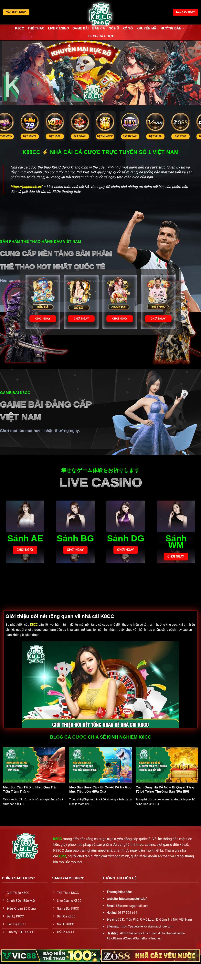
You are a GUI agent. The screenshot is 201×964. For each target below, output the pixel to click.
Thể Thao (36, 28)
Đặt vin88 (35, 136)
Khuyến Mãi (146, 28)
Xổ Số (128, 28)
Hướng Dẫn (171, 28)
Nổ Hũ (114, 28)
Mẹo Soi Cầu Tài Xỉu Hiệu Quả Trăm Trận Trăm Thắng (30, 789)
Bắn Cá (98, 28)
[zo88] (150, 955)
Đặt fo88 (136, 136)
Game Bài (80, 28)
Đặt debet (85, 136)
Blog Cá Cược (101, 36)
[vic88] (50, 955)
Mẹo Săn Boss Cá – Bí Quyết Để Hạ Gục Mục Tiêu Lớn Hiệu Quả (100, 789)
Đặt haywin (10, 136)
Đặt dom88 (161, 136)
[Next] (198, 780)
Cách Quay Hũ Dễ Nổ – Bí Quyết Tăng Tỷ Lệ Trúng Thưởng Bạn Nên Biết (165, 789)
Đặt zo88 (60, 136)
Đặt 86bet (186, 136)
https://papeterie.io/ (133, 899)
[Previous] (3, 780)
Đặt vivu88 (111, 136)
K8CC (19, 28)
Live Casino (58, 28)
